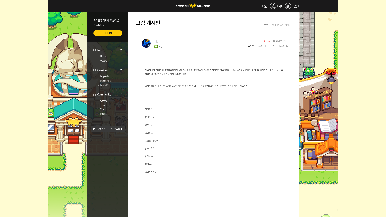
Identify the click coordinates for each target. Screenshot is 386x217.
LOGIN (108, 33)
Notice (103, 56)
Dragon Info (105, 76)
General (103, 100)
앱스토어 (118, 128)
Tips (102, 109)
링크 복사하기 (282, 40)
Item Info (104, 84)
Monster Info (105, 80)
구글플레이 (100, 128)
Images (103, 113)
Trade (102, 105)
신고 (268, 40)
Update (103, 60)
